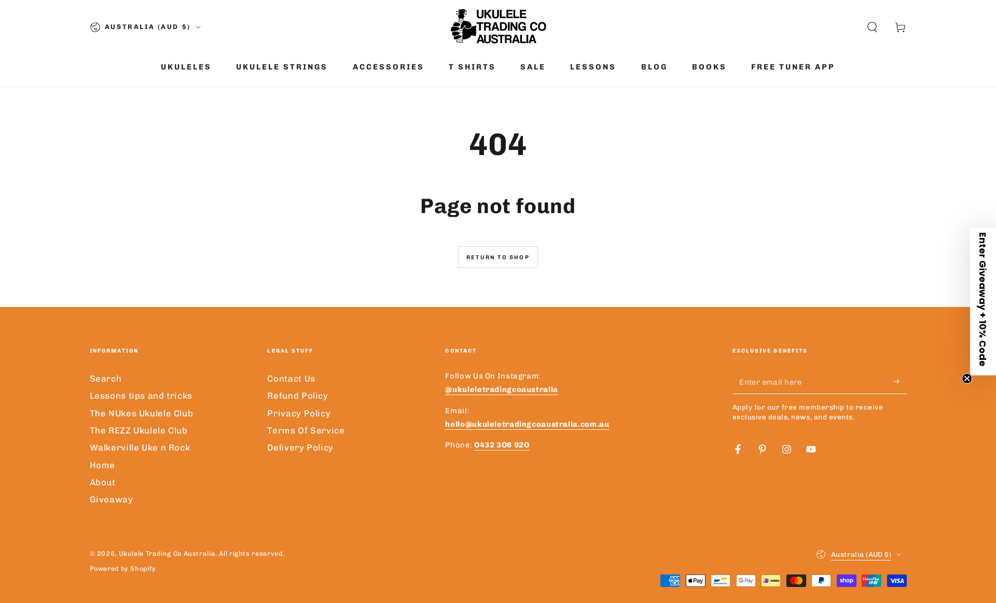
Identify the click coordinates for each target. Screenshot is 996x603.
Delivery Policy (300, 447)
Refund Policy (297, 395)
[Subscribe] (900, 382)
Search (106, 378)
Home (103, 465)
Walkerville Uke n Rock (140, 447)
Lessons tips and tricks (141, 395)
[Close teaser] (967, 378)
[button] (872, 27)
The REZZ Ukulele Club (139, 430)
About (103, 482)
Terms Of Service (305, 430)
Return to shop (498, 257)
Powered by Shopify (123, 568)
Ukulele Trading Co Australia (167, 553)
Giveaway (111, 499)
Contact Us (291, 378)
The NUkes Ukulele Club (141, 413)
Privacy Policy (298, 413)
